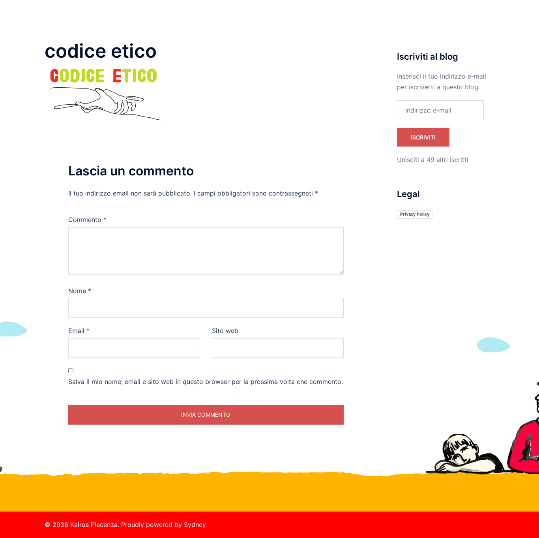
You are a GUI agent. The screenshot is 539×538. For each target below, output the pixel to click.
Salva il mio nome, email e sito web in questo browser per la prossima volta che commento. (205, 382)
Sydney (195, 525)
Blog (434, 24)
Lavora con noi (398, 24)
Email (79, 331)
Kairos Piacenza (93, 15)
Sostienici (355, 24)
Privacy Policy (414, 214)
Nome (79, 291)
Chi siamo (319, 24)
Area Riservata (470, 24)
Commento (87, 220)
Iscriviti (423, 137)
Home (288, 24)
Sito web (225, 331)
